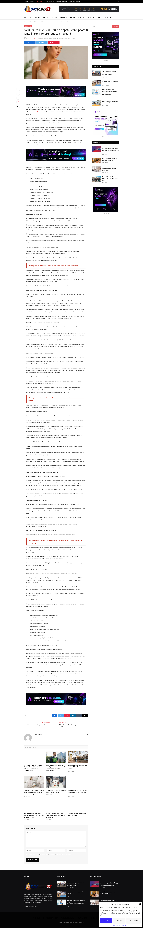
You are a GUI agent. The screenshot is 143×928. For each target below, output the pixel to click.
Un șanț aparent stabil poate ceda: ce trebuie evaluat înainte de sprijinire (55, 815)
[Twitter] (18, 93)
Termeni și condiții (52, 918)
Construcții (54, 17)
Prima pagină (27, 21)
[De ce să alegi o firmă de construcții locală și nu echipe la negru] (96, 179)
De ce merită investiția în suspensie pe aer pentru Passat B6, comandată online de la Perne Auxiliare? (110, 149)
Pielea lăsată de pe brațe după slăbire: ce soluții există (40, 726)
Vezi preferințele (133, 920)
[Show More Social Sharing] (61, 42)
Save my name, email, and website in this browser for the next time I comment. (49, 854)
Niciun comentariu (63, 38)
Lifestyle (72, 17)
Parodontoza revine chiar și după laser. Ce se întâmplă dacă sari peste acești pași (34, 792)
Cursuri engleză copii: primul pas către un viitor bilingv (56, 791)
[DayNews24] (38, 9)
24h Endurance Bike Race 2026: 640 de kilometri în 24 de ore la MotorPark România (64, 1)
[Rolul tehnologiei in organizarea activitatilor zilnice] (96, 103)
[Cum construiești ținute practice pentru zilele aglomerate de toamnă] (78, 757)
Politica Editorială (95, 918)
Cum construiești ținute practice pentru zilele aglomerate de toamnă (77, 767)
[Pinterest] (18, 102)
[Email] (18, 106)
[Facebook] (18, 89)
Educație (63, 17)
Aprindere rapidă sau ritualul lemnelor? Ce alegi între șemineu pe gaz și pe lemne (34, 815)
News (31, 21)
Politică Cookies (116, 925)
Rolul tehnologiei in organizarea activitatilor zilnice (110, 102)
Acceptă (106, 920)
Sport (98, 17)
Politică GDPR (124, 925)
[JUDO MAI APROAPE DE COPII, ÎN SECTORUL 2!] (96, 83)
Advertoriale (28, 26)
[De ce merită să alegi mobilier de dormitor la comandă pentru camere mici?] (96, 169)
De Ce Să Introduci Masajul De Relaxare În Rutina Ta (109, 159)
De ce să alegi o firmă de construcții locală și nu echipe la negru (110, 178)
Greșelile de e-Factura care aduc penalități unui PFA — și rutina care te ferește (77, 792)
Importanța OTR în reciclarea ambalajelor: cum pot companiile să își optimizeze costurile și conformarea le (56, 768)
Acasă (30, 17)
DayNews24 (32, 38)
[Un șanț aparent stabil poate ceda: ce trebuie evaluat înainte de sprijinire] (56, 806)
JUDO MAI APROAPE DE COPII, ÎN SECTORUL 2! (110, 82)
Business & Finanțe (41, 17)
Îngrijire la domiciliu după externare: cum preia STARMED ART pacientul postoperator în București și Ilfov (110, 92)
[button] (140, 904)
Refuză (119, 920)
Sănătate (91, 17)
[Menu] (25, 17)
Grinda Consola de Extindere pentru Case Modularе (70, 726)
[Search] (118, 17)
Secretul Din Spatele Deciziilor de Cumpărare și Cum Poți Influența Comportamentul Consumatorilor (33, 768)
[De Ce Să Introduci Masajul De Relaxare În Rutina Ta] (96, 160)
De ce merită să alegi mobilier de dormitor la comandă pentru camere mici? (110, 168)
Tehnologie (107, 17)
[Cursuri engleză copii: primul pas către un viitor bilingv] (56, 782)
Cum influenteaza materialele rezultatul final (77, 815)
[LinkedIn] (18, 97)
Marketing (81, 17)
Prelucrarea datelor (68, 918)
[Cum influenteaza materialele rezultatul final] (78, 806)
